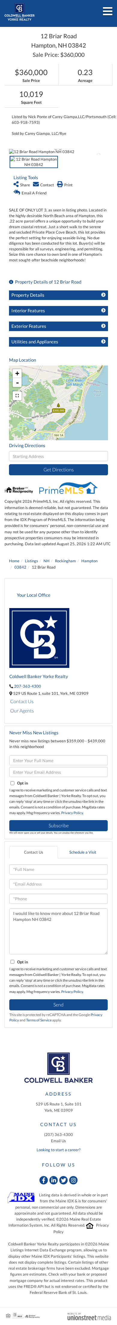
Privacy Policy (72, 813)
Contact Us (22, 701)
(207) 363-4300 (58, 1134)
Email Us (58, 1140)
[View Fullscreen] (17, 395)
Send (58, 1004)
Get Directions (59, 469)
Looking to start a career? (58, 1149)
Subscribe (59, 825)
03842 (20, 567)
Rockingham (65, 560)
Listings (31, 560)
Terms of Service (39, 1020)
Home (14, 560)
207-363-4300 (27, 686)
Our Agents (22, 710)
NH (47, 560)
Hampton (89, 560)
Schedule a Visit (82, 852)
